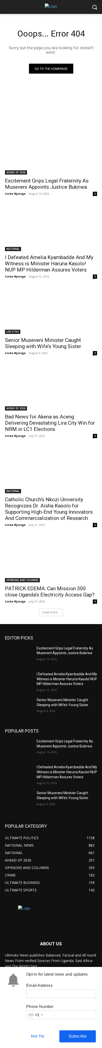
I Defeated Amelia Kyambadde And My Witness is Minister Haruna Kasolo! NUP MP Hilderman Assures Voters (49, 263)
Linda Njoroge (15, 193)
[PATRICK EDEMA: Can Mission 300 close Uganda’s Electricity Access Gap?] (51, 559)
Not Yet (37, 1036)
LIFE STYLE (12, 331)
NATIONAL (13, 249)
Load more (49, 612)
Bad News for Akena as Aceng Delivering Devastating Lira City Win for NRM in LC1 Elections (50, 423)
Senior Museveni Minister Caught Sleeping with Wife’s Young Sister (43, 343)
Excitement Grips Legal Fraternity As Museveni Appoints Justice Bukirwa (47, 184)
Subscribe (78, 1036)
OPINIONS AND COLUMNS (22, 580)
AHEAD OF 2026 (16, 172)
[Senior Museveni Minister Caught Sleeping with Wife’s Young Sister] (51, 311)
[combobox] (35, 1015)
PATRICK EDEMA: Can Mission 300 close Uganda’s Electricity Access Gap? (50, 592)
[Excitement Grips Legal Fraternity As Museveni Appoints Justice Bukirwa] (51, 151)
